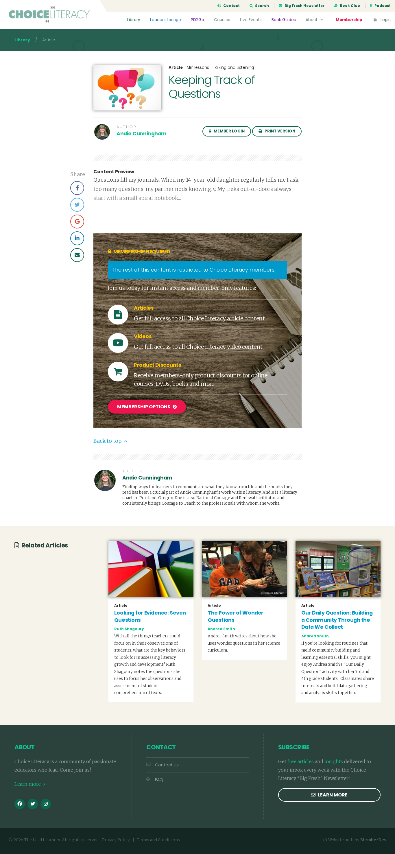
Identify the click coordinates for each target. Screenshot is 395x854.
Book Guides (284, 20)
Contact (231, 5)
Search (261, 5)
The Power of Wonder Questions (235, 616)
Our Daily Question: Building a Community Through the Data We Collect (337, 619)
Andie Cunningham (142, 133)
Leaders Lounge (165, 20)
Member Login (229, 131)
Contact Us (167, 765)
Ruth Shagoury (129, 628)
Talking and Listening (233, 67)
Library (133, 20)
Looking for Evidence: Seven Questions (150, 616)
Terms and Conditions (158, 840)
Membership (349, 20)
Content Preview (113, 171)
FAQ (159, 780)
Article (176, 67)
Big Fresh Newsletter (304, 5)
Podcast (382, 5)
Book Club (349, 5)
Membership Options (144, 406)
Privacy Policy (116, 840)
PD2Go (197, 20)
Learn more (28, 784)
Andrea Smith (221, 628)
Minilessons (198, 67)
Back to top (108, 441)
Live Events (251, 20)
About (312, 20)
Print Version (279, 131)
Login (385, 20)
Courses (222, 20)
